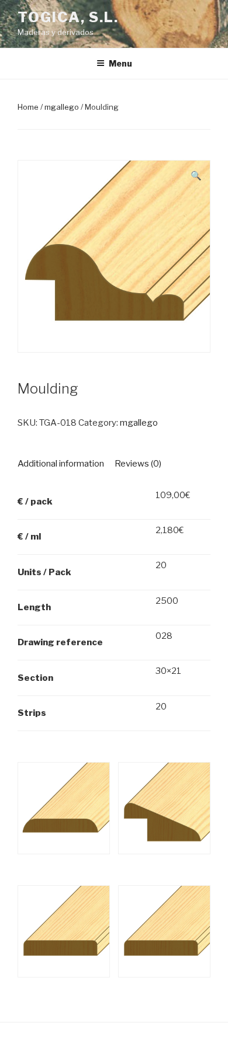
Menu (120, 63)
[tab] (61, 464)
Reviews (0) (138, 463)
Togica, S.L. (68, 17)
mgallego (61, 107)
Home (28, 107)
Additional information (61, 463)
